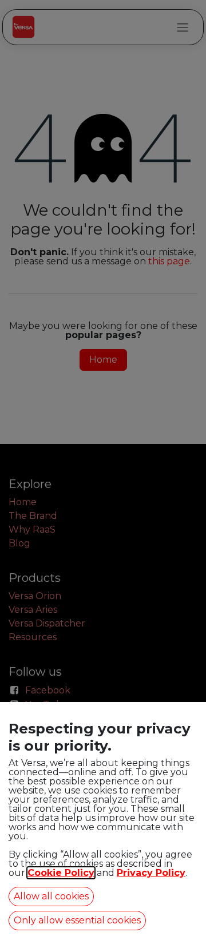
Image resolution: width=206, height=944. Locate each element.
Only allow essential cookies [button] (77, 920)
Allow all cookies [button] (51, 896)
